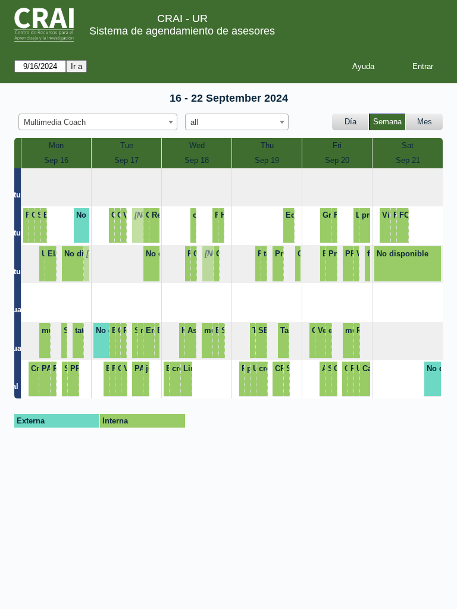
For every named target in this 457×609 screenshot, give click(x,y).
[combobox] (97, 122)
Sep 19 (267, 160)
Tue (126, 145)
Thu (267, 145)
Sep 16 (56, 160)
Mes (424, 121)
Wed (197, 145)
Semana (387, 121)
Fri (337, 145)
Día (350, 121)
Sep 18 (196, 160)
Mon (56, 145)
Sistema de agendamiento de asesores (182, 31)
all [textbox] (194, 122)
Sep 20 (337, 160)
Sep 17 (126, 160)
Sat (408, 145)
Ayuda (363, 66)
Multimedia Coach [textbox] (55, 122)
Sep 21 (408, 160)
